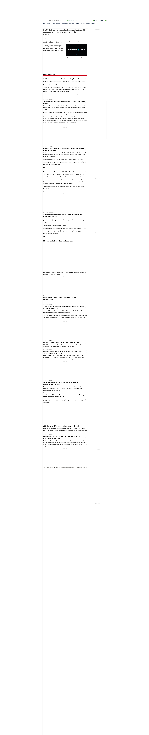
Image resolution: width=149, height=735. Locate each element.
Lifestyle (77, 23)
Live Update (70, 432)
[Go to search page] (45, 20)
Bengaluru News (70, 25)
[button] (43, 20)
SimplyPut (57, 25)
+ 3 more (102, 25)
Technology (84, 25)
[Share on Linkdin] (85, 38)
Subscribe (101, 20)
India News (58, 23)
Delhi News (63, 25)
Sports (52, 25)
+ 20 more (93, 23)
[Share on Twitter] (82, 38)
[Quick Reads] (76, 38)
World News (71, 23)
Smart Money (46, 25)
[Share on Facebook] (79, 38)
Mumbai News (77, 25)
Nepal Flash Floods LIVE (85, 23)
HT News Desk (47, 34)
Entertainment (65, 23)
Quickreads (90, 25)
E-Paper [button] (95, 20)
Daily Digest (96, 25)
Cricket (53, 23)
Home (44, 23)
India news (49, 467)
